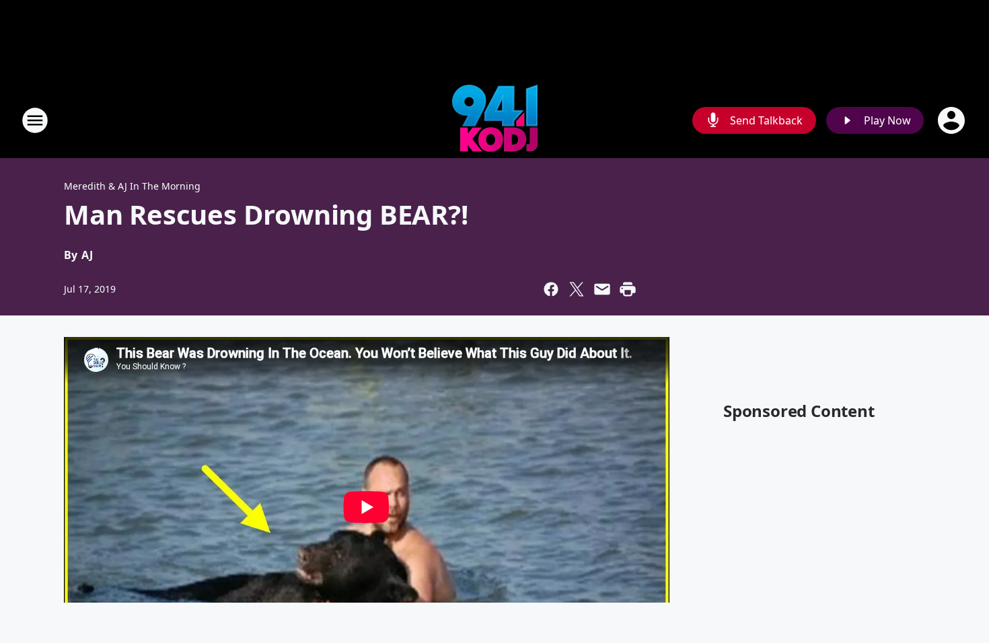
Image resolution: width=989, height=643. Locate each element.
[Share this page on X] (576, 289)
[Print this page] (627, 289)
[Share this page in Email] (602, 289)
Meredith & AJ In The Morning (132, 186)
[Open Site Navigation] (35, 120)
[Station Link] (495, 120)
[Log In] (952, 120)
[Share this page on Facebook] (551, 289)
